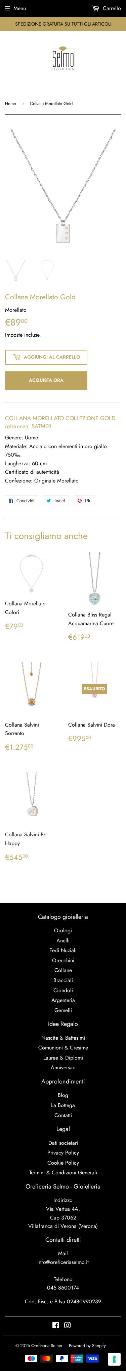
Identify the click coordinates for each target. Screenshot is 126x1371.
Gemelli (63, 1010)
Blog (63, 1095)
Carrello (111, 8)
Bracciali (63, 980)
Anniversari (63, 1067)
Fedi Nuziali (63, 950)
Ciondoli (63, 990)
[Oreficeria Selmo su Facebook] (55, 1326)
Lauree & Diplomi (63, 1058)
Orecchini (63, 960)
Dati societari (63, 1143)
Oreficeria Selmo (46, 1345)
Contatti (63, 1115)
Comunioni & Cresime (63, 1047)
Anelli (63, 940)
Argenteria (63, 1000)
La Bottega (63, 1105)
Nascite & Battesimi (63, 1038)
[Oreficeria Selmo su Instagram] (67, 1326)
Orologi (63, 930)
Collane (63, 970)
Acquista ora (46, 380)
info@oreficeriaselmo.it (63, 1262)
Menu (19, 8)
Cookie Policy (63, 1163)
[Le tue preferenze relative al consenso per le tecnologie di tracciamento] (114, 1359)
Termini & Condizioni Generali (63, 1172)
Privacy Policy (63, 1153)
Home (10, 103)
